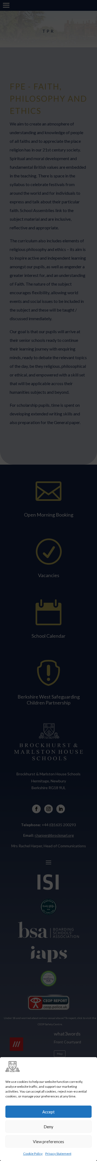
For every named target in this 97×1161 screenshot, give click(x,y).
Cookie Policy (33, 1154)
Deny (48, 1126)
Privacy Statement (58, 1154)
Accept (48, 1111)
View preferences (48, 1141)
